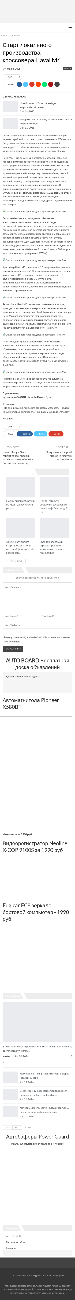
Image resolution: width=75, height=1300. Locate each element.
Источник (8, 418)
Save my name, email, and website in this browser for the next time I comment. (36, 639)
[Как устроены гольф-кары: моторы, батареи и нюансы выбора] (10, 1077)
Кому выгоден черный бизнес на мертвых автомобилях (59, 456)
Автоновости (4, 1002)
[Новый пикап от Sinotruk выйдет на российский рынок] (10, 106)
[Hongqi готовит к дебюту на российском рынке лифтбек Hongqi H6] (10, 123)
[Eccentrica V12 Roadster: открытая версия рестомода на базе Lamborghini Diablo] (10, 1094)
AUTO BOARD (13, 1236)
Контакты (11, 1248)
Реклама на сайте (15, 1242)
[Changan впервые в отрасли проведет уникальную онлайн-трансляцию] (54, 528)
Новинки (67, 68)
